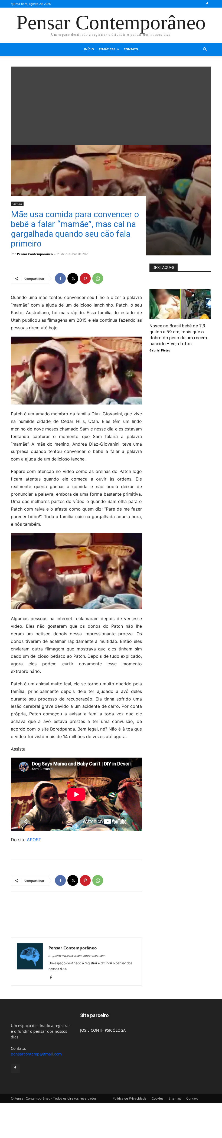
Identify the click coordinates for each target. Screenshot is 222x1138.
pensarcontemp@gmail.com (36, 1054)
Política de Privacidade (129, 1098)
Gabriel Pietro (159, 350)
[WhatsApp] (97, 278)
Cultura (17, 204)
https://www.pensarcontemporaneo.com (77, 956)
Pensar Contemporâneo (35, 254)
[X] (72, 278)
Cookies (158, 1098)
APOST (34, 839)
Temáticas (107, 49)
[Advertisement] (111, 104)
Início (89, 49)
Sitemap (175, 1098)
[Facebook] (207, 4)
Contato (131, 49)
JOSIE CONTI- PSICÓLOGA (103, 1030)
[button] (204, 49)
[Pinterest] (85, 278)
